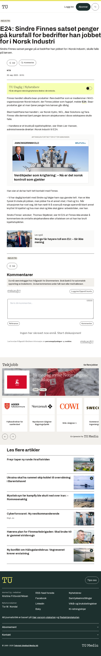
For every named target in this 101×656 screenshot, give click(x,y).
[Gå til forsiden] (5, 7)
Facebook (40, 598)
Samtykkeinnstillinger (80, 598)
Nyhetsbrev (75, 593)
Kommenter (29, 63)
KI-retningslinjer (77, 609)
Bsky (38, 609)
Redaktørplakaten (69, 617)
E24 (84, 101)
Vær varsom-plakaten (44, 617)
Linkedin (39, 603)
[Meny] (95, 7)
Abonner (83, 7)
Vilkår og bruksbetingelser (83, 603)
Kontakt (6, 634)
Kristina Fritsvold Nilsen (15, 596)
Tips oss (92, 580)
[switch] (89, 88)
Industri (5, 21)
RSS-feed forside (44, 593)
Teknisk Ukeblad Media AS (26, 646)
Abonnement (9, 627)
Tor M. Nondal (9, 606)
